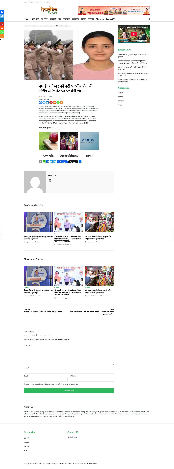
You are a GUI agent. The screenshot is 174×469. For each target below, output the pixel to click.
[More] (61, 102)
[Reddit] (54, 102)
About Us (100, 19)
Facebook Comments (44, 335)
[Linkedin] (47, 102)
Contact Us (110, 19)
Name (26, 368)
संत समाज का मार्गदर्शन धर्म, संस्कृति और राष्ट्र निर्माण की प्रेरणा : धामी (98, 237)
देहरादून (83, 19)
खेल (60, 19)
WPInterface (93, 463)
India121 (50, 97)
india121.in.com (73, 437)
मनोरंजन (91, 19)
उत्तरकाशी (53, 19)
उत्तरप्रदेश (75, 19)
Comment (28, 345)
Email (26, 376)
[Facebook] (40, 102)
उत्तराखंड (66, 19)
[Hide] (0, 39)
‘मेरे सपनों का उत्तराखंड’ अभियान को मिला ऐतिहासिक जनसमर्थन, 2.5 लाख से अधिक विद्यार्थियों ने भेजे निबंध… (67, 238)
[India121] (35, 182)
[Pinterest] (51, 102)
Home (27, 19)
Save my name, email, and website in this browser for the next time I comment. (51, 384)
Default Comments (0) (30, 335)
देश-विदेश (44, 19)
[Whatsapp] (58, 102)
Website (73, 376)
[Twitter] (43, 102)
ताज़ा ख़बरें (35, 19)
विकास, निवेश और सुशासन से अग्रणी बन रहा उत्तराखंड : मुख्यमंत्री (38, 237)
